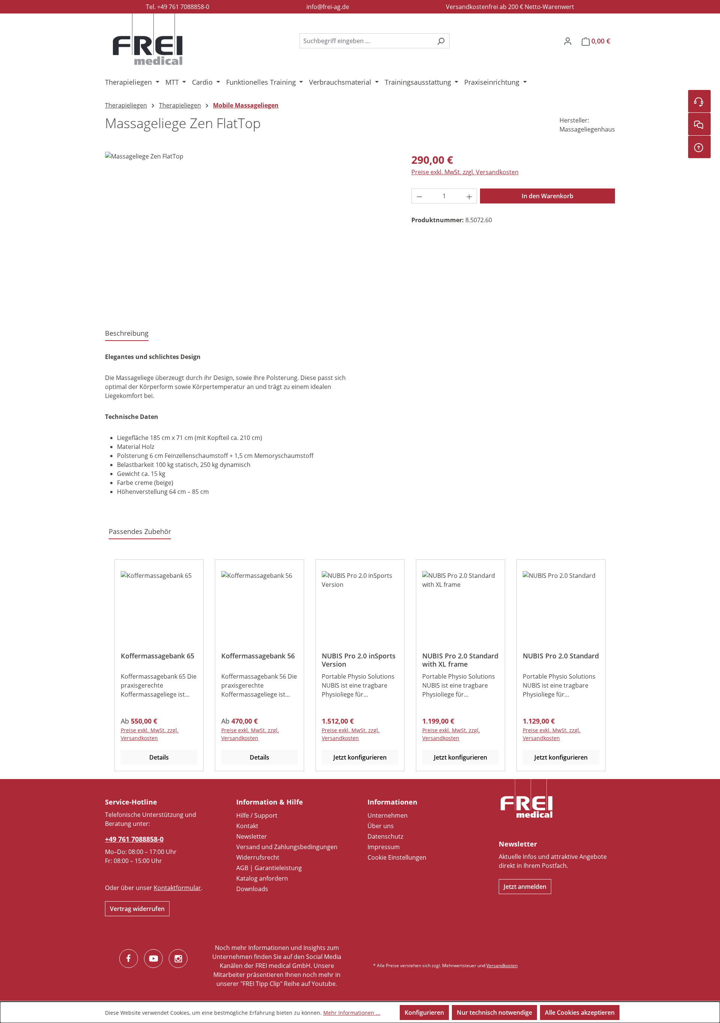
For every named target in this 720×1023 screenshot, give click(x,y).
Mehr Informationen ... (351, 1012)
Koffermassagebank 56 (258, 656)
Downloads (252, 889)
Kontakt (247, 826)
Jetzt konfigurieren (360, 757)
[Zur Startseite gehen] (147, 39)
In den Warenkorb (547, 196)
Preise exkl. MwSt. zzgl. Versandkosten (465, 172)
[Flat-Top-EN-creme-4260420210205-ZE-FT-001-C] (250, 232)
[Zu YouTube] (153, 958)
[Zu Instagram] (178, 958)
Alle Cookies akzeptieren (580, 1012)
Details (159, 757)
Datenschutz (385, 836)
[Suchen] (441, 40)
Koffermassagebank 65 (157, 656)
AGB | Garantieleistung (269, 868)
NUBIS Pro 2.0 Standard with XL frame (460, 660)
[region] (251, 232)
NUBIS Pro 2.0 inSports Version (359, 660)
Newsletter (251, 836)
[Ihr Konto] (568, 40)
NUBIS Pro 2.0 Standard (561, 656)
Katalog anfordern (262, 878)
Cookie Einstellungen (397, 857)
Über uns (381, 826)
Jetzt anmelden (525, 886)
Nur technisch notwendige (494, 1012)
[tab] (126, 333)
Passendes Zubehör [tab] (140, 531)
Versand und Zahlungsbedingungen (287, 847)
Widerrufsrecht (257, 857)
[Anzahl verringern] (419, 195)
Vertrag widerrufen (137, 909)
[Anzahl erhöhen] (469, 195)
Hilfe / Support (257, 815)
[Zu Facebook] (128, 958)
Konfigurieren (424, 1012)
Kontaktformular (177, 888)
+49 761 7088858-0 (134, 839)
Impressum (384, 847)
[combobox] (366, 40)
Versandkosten (502, 965)
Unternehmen (388, 815)
